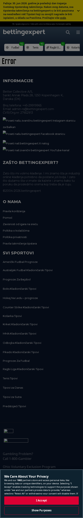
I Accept (41, 500)
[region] (41, 493)
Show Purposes (42, 510)
